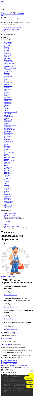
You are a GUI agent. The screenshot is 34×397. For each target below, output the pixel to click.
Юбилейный (8, 206)
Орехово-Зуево (9, 141)
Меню (3, 1)
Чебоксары (7, 194)
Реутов (6, 151)
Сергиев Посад (9, 160)
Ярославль (7, 207)
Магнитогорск (8, 116)
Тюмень (6, 185)
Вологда (6, 56)
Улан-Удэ (7, 186)
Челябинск (7, 196)
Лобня (6, 110)
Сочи (6, 165)
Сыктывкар (8, 173)
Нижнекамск (8, 128)
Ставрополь (8, 167)
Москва (6, 118)
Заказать (7, 295)
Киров (6, 90)
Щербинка (7, 199)
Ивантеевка (8, 76)
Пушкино (7, 147)
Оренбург (7, 139)
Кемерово (7, 89)
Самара (6, 155)
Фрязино (7, 191)
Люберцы (7, 115)
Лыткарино (7, 113)
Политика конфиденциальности (11, 376)
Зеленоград (7, 73)
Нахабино (7, 126)
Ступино (7, 168)
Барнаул (6, 47)
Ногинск (7, 134)
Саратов (6, 159)
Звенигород (8, 71)
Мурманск (7, 121)
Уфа (5, 189)
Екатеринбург (8, 66)
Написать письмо (6, 338)
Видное (6, 52)
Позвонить (13, 295)
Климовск (7, 92)
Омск (6, 138)
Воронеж (7, 58)
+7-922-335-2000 (6, 221)
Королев (7, 95)
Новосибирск (8, 133)
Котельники (8, 99)
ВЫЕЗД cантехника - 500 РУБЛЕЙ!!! (12, 14)
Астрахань (7, 43)
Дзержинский (8, 61)
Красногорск (8, 100)
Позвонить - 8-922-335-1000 (9, 363)
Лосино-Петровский (10, 112)
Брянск (6, 50)
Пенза (6, 142)
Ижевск (6, 78)
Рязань (6, 154)
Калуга (6, 87)
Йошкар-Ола (8, 82)
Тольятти (7, 178)
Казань (6, 84)
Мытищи (7, 123)
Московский (8, 120)
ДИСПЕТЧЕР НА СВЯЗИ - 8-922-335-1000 (14, 365)
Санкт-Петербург (9, 157)
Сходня (6, 172)
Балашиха (7, 45)
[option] (18, 42)
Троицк (6, 181)
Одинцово (7, 136)
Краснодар (7, 102)
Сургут (6, 170)
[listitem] (4, 334)
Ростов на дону (9, 152)
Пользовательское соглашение (13, 27)
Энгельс (6, 204)
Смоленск (7, 164)
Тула (5, 183)
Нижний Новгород (10, 129)
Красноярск (8, 103)
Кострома (7, 97)
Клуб (4, 37)
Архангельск (8, 42)
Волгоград (7, 55)
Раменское (7, 149)
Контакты (7, 31)
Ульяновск (7, 188)
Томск (6, 180)
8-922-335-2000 (5, 344)
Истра (6, 81)
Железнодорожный (10, 68)
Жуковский (7, 69)
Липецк (6, 108)
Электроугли (8, 202)
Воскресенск (8, 60)
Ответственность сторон (9, 378)
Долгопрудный (9, 63)
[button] (29, 378)
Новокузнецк (8, 131)
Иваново (7, 74)
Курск (6, 107)
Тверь (6, 176)
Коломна (7, 94)
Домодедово (8, 65)
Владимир (7, 53)
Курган (6, 105)
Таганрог (7, 175)
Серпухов (7, 162)
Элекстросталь (8, 201)
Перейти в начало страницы (9, 360)
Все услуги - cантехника (11, 29)
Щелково (7, 198)
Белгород (7, 48)
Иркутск (7, 79)
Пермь (6, 144)
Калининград (8, 86)
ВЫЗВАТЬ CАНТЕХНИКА (9, 276)
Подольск (7, 146)
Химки (6, 193)
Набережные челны (10, 125)
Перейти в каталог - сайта (9, 362)
